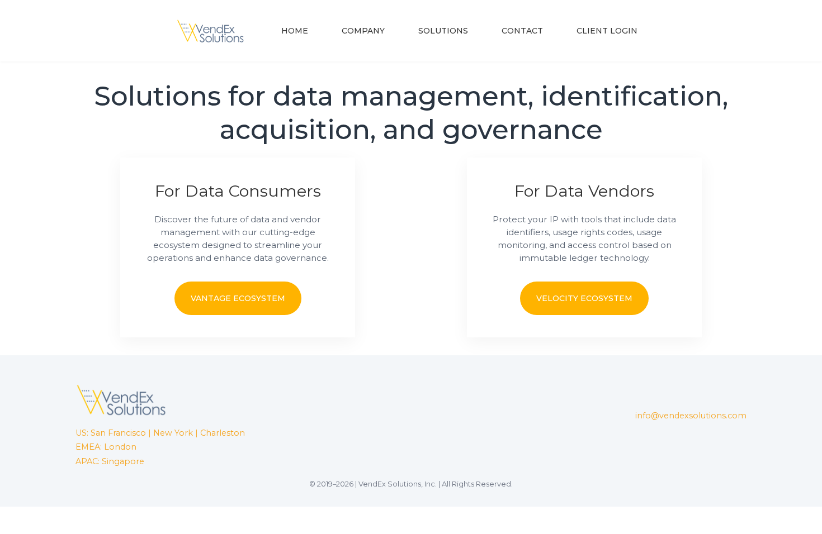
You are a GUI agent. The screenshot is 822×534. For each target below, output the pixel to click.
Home (294, 31)
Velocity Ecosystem (584, 298)
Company (363, 31)
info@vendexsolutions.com (691, 416)
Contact (522, 31)
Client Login (607, 31)
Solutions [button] (443, 31)
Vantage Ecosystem (238, 298)
